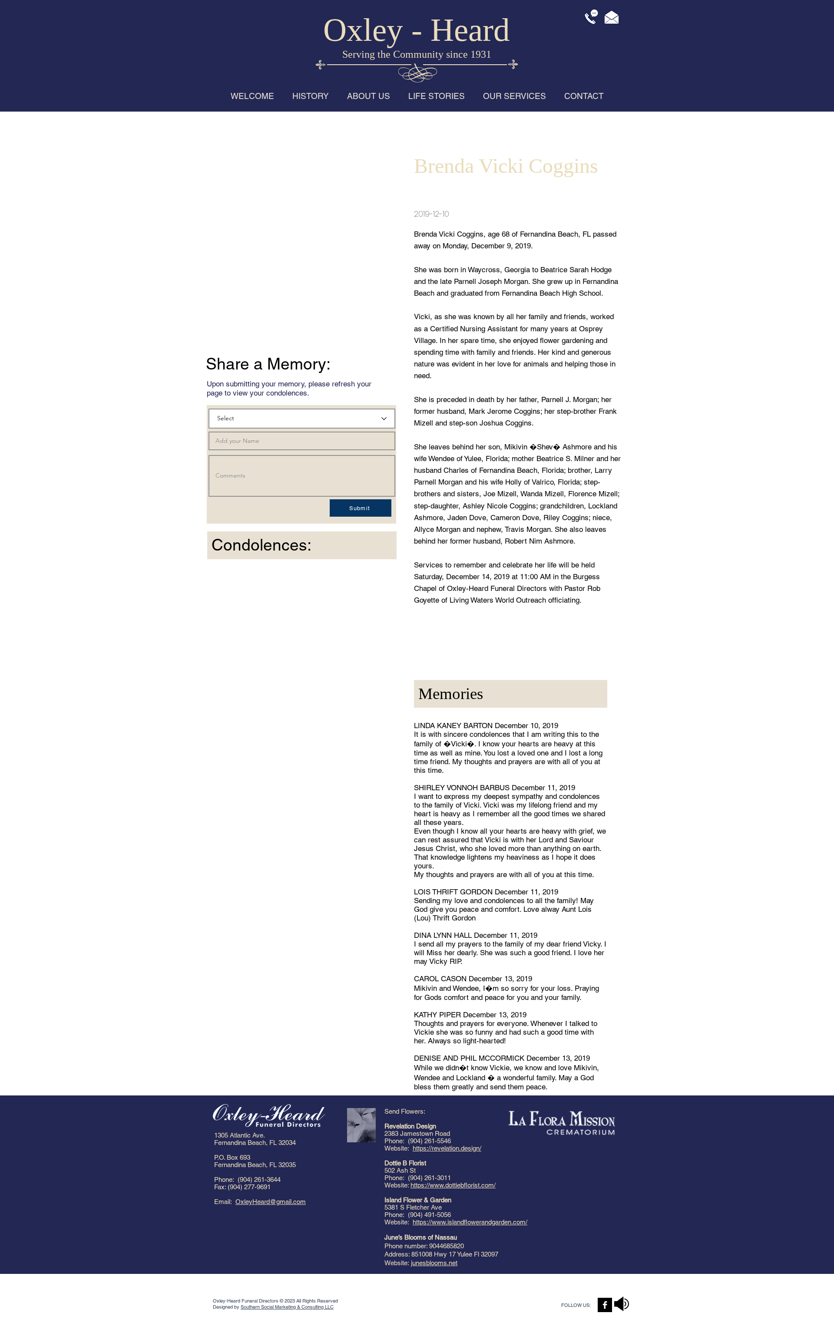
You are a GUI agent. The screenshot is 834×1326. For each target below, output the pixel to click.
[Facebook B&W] (605, 1305)
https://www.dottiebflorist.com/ (453, 1185)
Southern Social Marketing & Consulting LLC (287, 1307)
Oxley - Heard (416, 30)
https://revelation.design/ (447, 1148)
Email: (224, 1201)
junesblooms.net (434, 1263)
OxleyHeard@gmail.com (270, 1201)
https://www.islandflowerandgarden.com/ (470, 1222)
